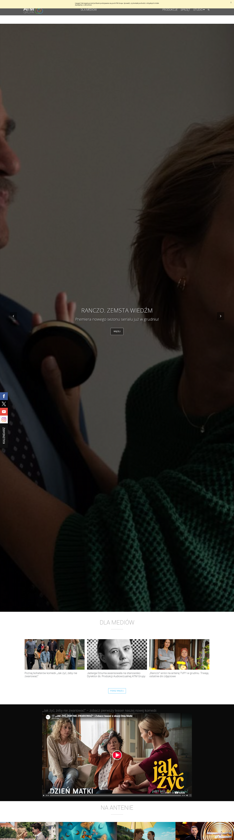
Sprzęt (185, 9)
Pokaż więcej (117, 691)
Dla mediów (89, 9)
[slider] (115, 795)
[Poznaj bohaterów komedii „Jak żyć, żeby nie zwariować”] (55, 654)
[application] (117, 755)
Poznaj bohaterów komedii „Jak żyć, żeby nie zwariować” (51, 675)
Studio (198, 9)
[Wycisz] (187, 795)
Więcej (117, 334)
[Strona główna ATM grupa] (33, 12)
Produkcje (170, 9)
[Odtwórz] (44, 795)
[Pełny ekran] (190, 795)
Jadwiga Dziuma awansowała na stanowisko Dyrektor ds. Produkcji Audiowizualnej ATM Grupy (116, 675)
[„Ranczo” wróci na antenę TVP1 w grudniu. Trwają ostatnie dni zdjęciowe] (179, 654)
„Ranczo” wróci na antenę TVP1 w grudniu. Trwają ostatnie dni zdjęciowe (178, 675)
